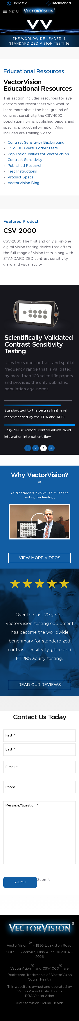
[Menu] (5, 11)
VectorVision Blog (23, 183)
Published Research (25, 166)
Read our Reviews (39, 685)
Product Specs (20, 177)
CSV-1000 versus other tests (33, 148)
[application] (39, 521)
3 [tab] (44, 448)
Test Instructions (22, 171)
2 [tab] (35, 448)
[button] (39, 522)
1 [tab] (27, 448)
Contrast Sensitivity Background (36, 142)
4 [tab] (51, 448)
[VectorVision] (39, 10)
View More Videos (39, 558)
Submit (20, 882)
